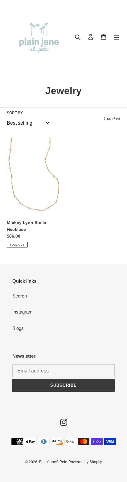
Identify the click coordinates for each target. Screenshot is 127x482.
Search (19, 295)
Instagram (22, 311)
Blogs (18, 328)
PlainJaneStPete (53, 462)
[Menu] (116, 37)
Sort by (15, 113)
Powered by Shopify (85, 462)
